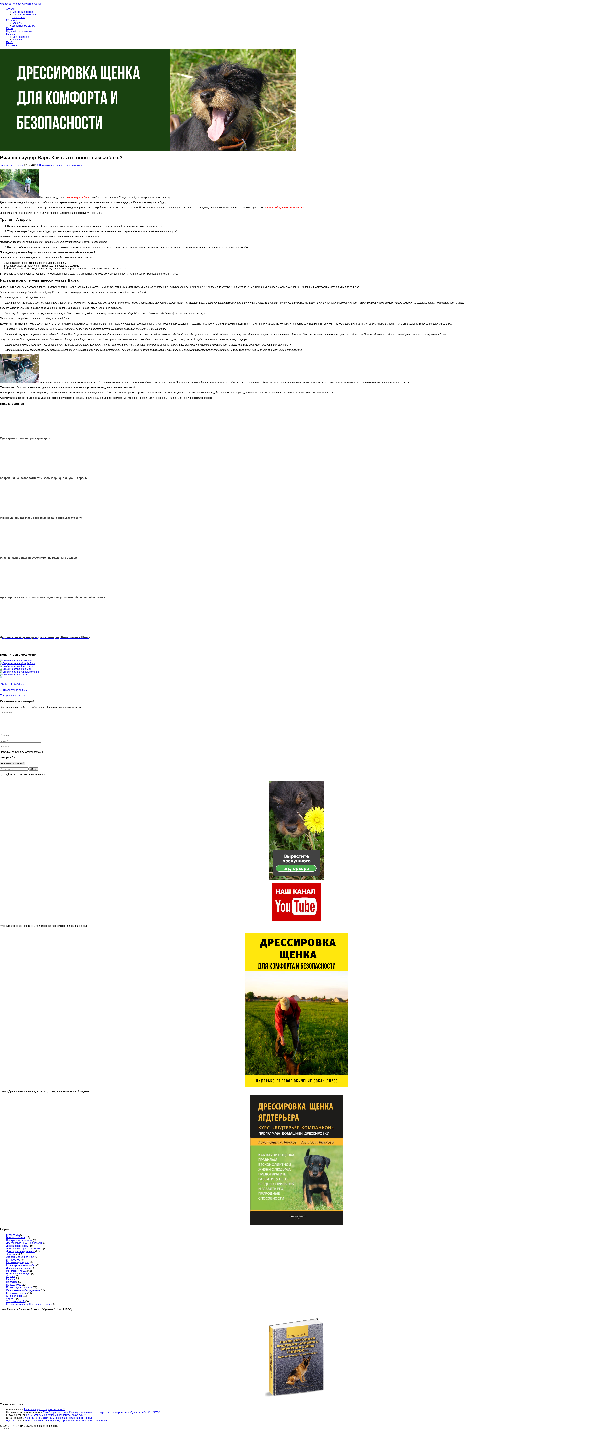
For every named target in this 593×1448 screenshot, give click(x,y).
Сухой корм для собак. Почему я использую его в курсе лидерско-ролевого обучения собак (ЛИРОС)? (101, 1412)
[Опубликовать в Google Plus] (17, 663)
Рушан (10, 1420)
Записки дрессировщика (20, 1257)
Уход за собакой (15, 1301)
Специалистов (20, 37)
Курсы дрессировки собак (21, 1265)
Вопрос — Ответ (15, 1237)
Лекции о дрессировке (19, 1268)
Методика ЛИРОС (16, 1271)
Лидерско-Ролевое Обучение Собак (20, 3)
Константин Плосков (24, 14)
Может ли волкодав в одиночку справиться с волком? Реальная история (66, 1420)
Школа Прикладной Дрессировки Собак (29, 1304)
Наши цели (18, 17)
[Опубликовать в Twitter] (14, 674)
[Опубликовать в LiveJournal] (17, 666)
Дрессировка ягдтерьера (20, 1251)
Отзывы (10, 34)
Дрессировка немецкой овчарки (24, 1243)
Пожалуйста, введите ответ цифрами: (21, 752)
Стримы (10, 1298)
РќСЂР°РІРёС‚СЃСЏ (12, 684)
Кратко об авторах (22, 11)
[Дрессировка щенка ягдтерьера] (296, 879)
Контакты (11, 45)
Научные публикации (18, 1273)
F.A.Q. (9, 42)
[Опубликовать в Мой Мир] (15, 669)
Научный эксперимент (19, 31)
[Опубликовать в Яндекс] (1, 677)
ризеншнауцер (74, 165)
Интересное (13, 1259)
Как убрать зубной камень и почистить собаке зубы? (56, 1415)
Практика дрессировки (52, 165)
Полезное (11, 1282)
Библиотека (13, 1234)
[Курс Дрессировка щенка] (296, 1086)
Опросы (10, 1276)
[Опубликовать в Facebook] (16, 660)
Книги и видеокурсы (17, 1262)
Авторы (10, 9)
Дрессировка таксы (17, 1245)
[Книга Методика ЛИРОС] (296, 920)
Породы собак (14, 1284)
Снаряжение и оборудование (23, 1290)
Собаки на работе (16, 1293)
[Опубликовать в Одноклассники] (19, 671)
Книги (9, 28)
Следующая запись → (12, 695)
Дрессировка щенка (23, 25)
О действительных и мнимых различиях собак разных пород (57, 1418)
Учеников (17, 39)
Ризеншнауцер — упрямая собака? (44, 1409)
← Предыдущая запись (13, 690)
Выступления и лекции (19, 1240)
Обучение (11, 20)
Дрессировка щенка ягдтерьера (24, 1248)
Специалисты (14, 1296)
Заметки (11, 1254)
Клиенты (17, 23)
